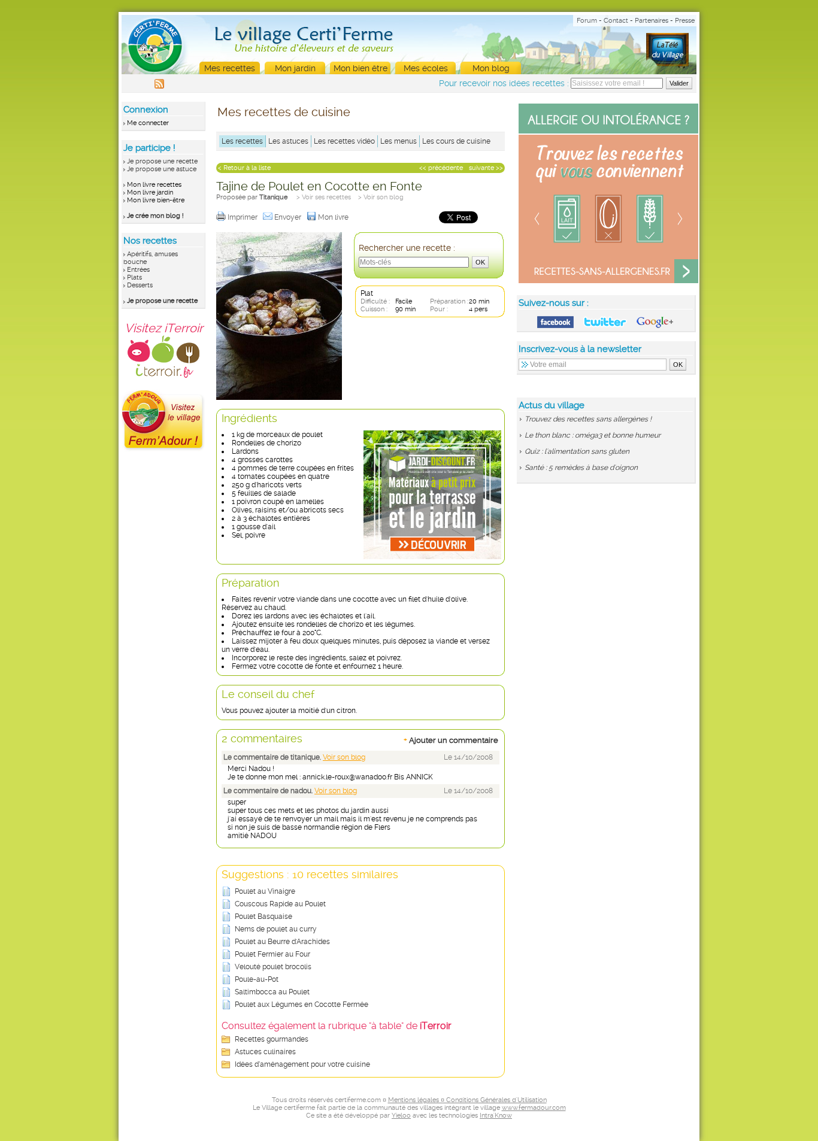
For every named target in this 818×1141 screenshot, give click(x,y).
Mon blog (491, 68)
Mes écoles (426, 68)
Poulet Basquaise (263, 916)
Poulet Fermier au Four (272, 954)
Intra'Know (496, 1115)
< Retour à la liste (244, 168)
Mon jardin (295, 68)
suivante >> (486, 168)
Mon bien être (360, 68)
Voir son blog (344, 757)
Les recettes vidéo (344, 141)
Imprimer (243, 217)
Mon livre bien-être (155, 200)
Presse (685, 21)
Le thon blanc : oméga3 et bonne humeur (593, 435)
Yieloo (401, 1115)
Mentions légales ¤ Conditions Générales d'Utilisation (467, 1100)
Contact (616, 21)
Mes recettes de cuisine (283, 112)
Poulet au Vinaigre (265, 891)
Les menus (398, 141)
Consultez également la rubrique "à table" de (337, 1025)
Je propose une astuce (161, 169)
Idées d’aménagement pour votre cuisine (302, 1064)
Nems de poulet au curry (276, 929)
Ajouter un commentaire (451, 740)
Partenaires (651, 21)
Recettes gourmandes (271, 1039)
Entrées (138, 270)
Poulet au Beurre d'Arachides (282, 941)
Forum (587, 21)
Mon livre (334, 217)
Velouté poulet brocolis (273, 967)
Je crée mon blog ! (155, 216)
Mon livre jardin (150, 192)
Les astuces (288, 141)
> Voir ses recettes (323, 197)
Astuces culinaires (265, 1052)
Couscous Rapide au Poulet (280, 904)
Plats (134, 277)
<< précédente (441, 168)
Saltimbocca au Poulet (272, 992)
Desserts (140, 285)
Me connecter (148, 123)
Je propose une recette (162, 161)
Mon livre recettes (154, 185)
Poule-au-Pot (256, 979)
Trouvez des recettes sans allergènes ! (588, 419)
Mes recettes (229, 68)
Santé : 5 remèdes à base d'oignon (581, 467)
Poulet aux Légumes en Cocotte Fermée (301, 1004)
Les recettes (242, 141)
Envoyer (288, 217)
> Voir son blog (381, 197)
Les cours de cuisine (456, 141)
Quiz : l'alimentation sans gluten (577, 451)
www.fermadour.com (534, 1108)
